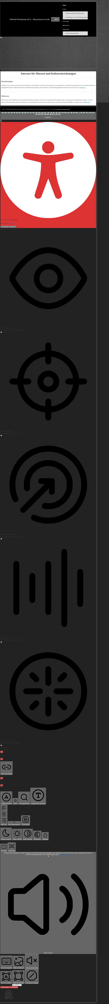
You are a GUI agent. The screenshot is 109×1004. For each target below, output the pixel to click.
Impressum (66, 29)
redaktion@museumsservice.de (63, 109)
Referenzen (66, 25)
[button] (1, 121)
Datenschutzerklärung (72, 33)
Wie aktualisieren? (65, 854)
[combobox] (48, 116)
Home (64, 5)
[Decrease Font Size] (1, 759)
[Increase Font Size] (1, 752)
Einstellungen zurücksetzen (9, 987)
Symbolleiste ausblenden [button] (8, 227)
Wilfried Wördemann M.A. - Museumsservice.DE (30, 19)
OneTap (11, 223)
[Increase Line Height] (1, 778)
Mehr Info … (83, 87)
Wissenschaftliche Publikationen (75, 13)
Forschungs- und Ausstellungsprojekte (77, 17)
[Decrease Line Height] (1, 785)
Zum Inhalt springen (6, 985)
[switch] (1, 332)
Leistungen (66, 21)
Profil (64, 9)
